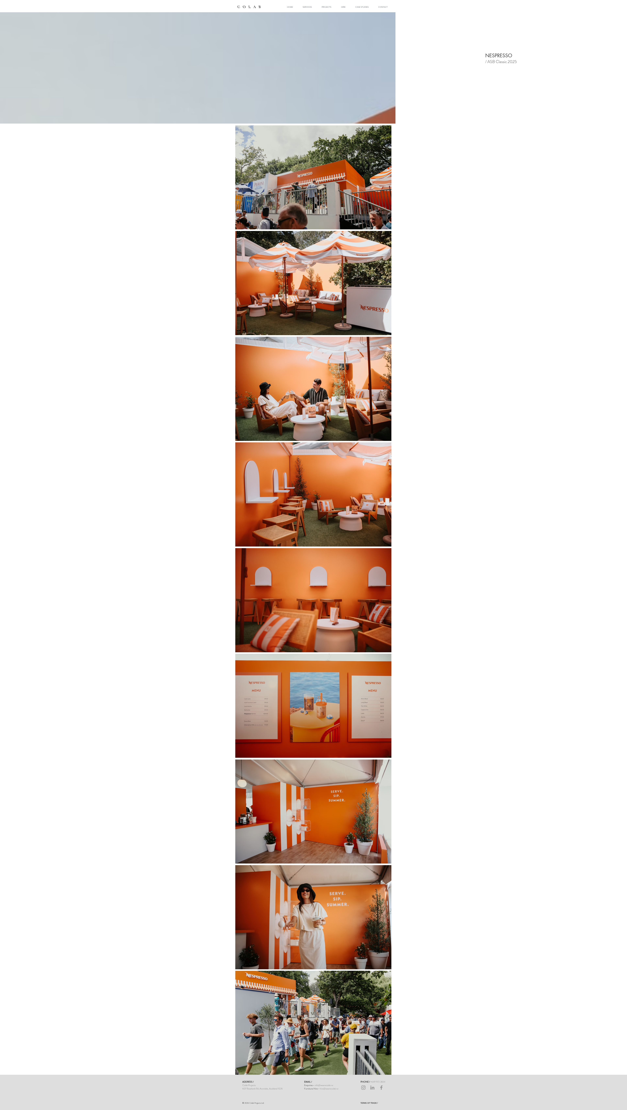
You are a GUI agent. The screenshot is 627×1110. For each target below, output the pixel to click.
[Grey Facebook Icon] (381, 1087)
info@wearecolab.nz (324, 1085)
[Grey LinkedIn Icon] (372, 1087)
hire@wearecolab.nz (329, 1088)
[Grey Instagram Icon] (363, 1087)
